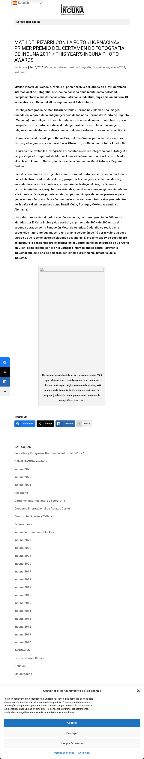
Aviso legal (84, 753)
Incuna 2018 (22, 579)
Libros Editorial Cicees (29, 658)
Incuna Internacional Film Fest (34, 532)
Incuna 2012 (22, 626)
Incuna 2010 (22, 642)
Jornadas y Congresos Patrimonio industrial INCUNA (49, 453)
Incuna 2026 (22, 469)
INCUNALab (22, 650)
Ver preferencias (72, 743)
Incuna (23, 67)
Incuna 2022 (22, 548)
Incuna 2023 (22, 540)
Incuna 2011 (117, 67)
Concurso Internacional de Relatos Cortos (42, 508)
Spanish (23, 2)
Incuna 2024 (22, 485)
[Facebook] (5, 362)
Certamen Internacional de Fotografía (68, 67)
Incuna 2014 (22, 611)
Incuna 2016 (22, 595)
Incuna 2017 (22, 587)
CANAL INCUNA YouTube (30, 461)
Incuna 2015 (22, 603)
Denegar (72, 733)
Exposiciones (101, 67)
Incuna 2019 (22, 571)
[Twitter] (5, 372)
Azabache (21, 493)
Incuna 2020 (22, 563)
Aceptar (72, 723)
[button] (138, 691)
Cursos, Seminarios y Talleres (34, 516)
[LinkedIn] (5, 382)
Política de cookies (64, 753)
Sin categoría (23, 674)
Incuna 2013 (22, 618)
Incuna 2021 (22, 555)
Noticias (19, 72)
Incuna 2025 (22, 477)
